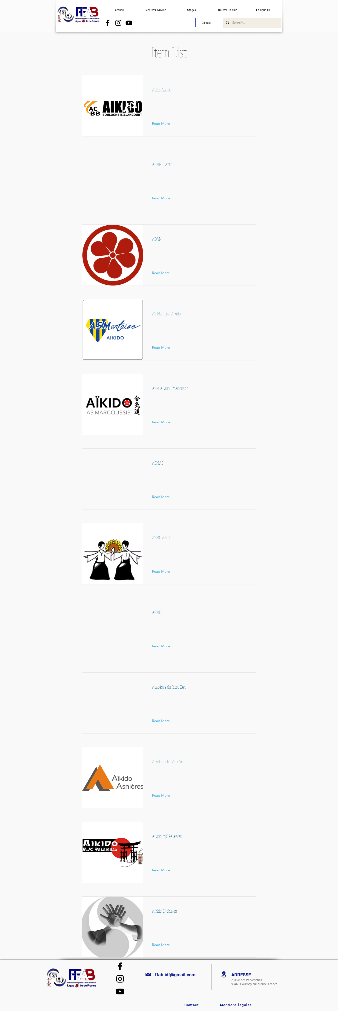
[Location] (224, 974)
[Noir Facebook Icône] (108, 23)
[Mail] (148, 974)
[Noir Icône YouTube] (129, 23)
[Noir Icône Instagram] (118, 23)
